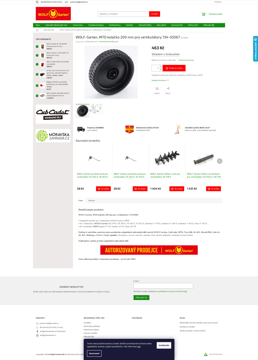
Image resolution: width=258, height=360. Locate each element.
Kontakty (87, 322)
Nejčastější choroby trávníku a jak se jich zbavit (199, 323)
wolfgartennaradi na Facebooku (53, 331)
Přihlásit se (141, 297)
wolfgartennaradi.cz (48, 335)
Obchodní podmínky (92, 326)
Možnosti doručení (186, 60)
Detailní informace (159, 80)
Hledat (154, 14)
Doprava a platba (90, 333)
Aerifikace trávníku (187, 327)
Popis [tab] (80, 200)
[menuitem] (38, 25)
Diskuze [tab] (91, 200)
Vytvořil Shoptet (215, 354)
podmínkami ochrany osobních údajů (172, 291)
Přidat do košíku (176, 68)
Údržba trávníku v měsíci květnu (192, 331)
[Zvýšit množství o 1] (161, 66)
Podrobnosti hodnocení (108, 41)
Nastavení (94, 353)
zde (138, 346)
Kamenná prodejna (91, 329)
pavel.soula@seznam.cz (49, 323)
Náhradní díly (89, 336)
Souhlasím (164, 345)
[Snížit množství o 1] (161, 69)
